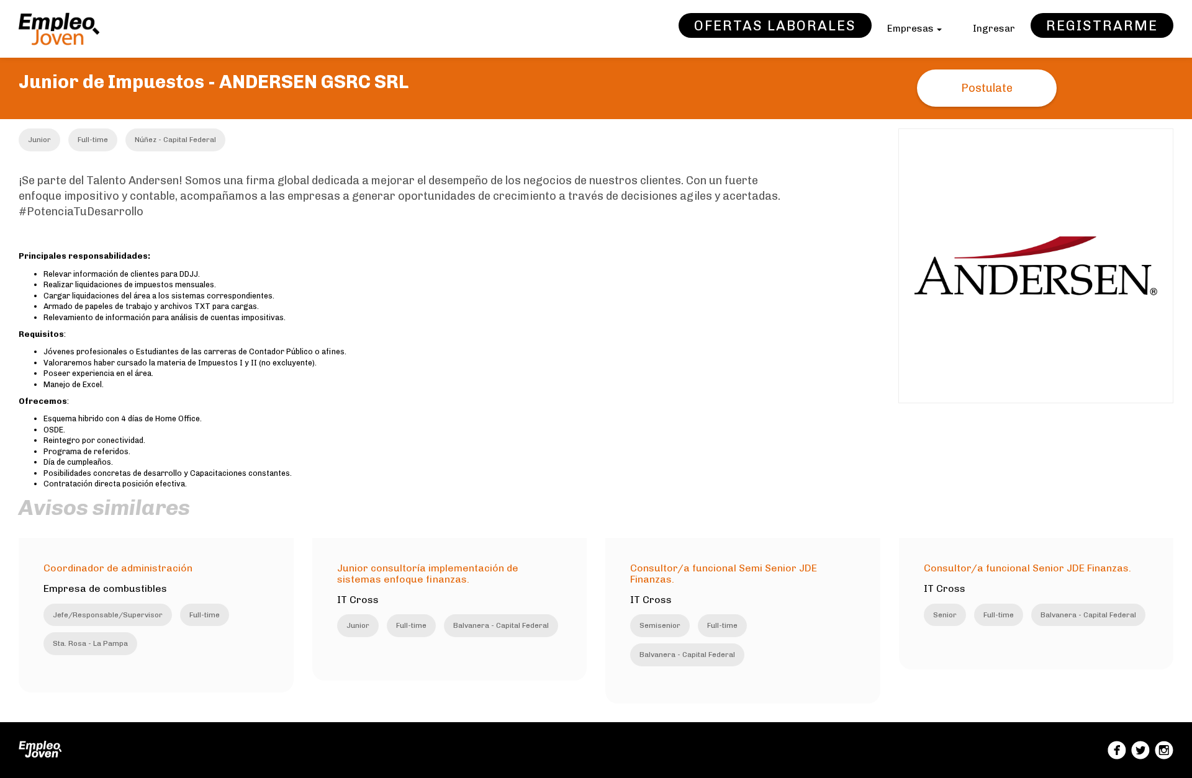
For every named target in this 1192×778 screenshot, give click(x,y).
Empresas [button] (911, 28)
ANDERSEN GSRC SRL (314, 82)
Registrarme (1102, 25)
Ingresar (994, 28)
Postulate (987, 88)
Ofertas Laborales (775, 25)
